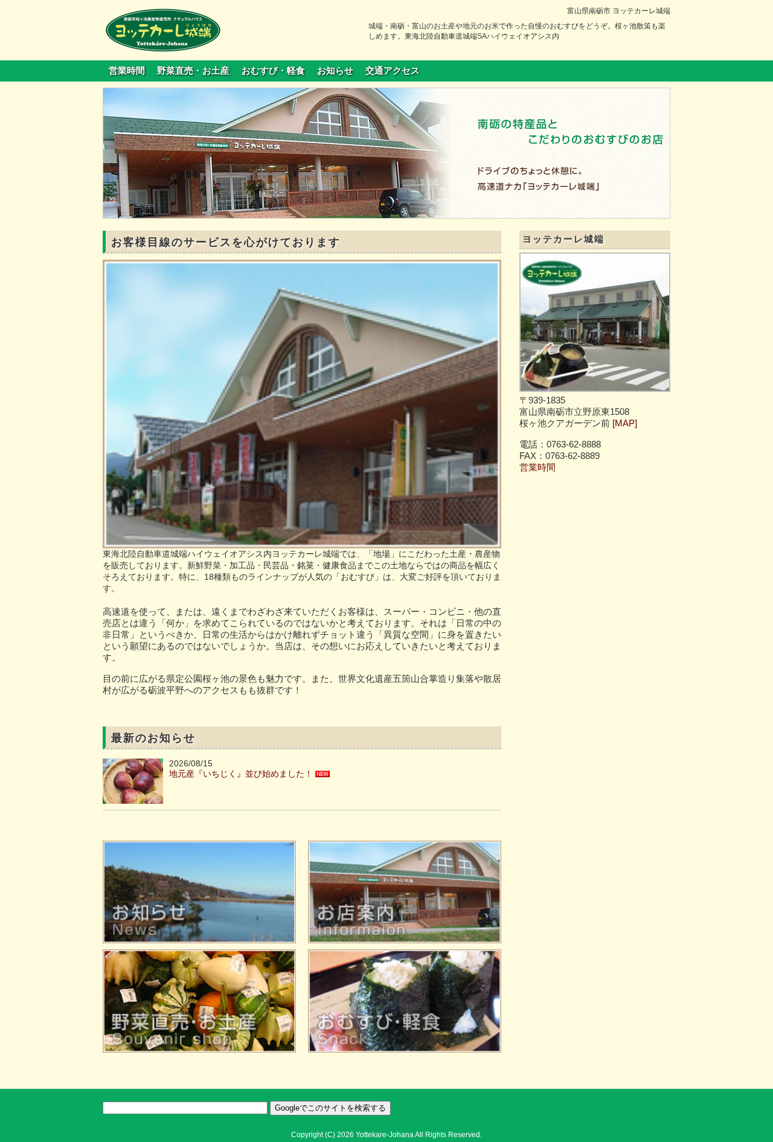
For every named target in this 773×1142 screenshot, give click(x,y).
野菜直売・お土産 (193, 70)
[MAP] (624, 423)
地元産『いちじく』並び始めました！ (241, 773)
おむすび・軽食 (273, 70)
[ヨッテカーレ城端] (163, 29)
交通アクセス (392, 70)
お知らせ (335, 70)
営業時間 (127, 70)
